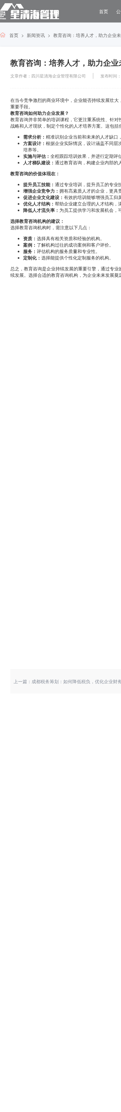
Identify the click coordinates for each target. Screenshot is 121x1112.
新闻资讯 (36, 35)
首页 (103, 11)
